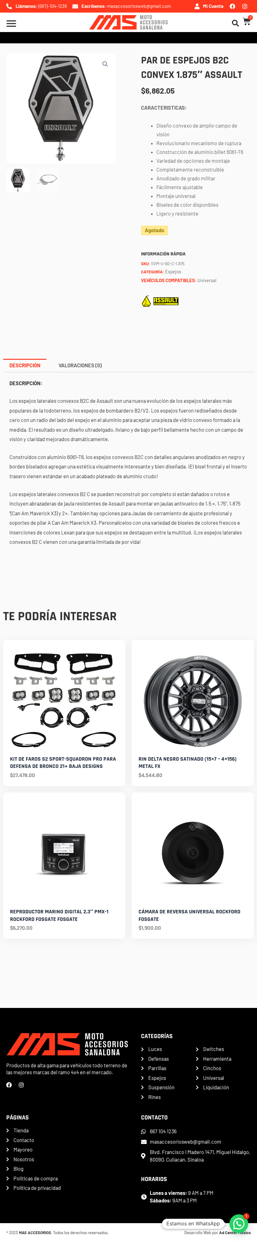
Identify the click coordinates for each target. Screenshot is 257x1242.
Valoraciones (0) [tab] (80, 365)
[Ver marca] (160, 300)
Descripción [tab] (24, 365)
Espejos (173, 271)
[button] (105, 64)
